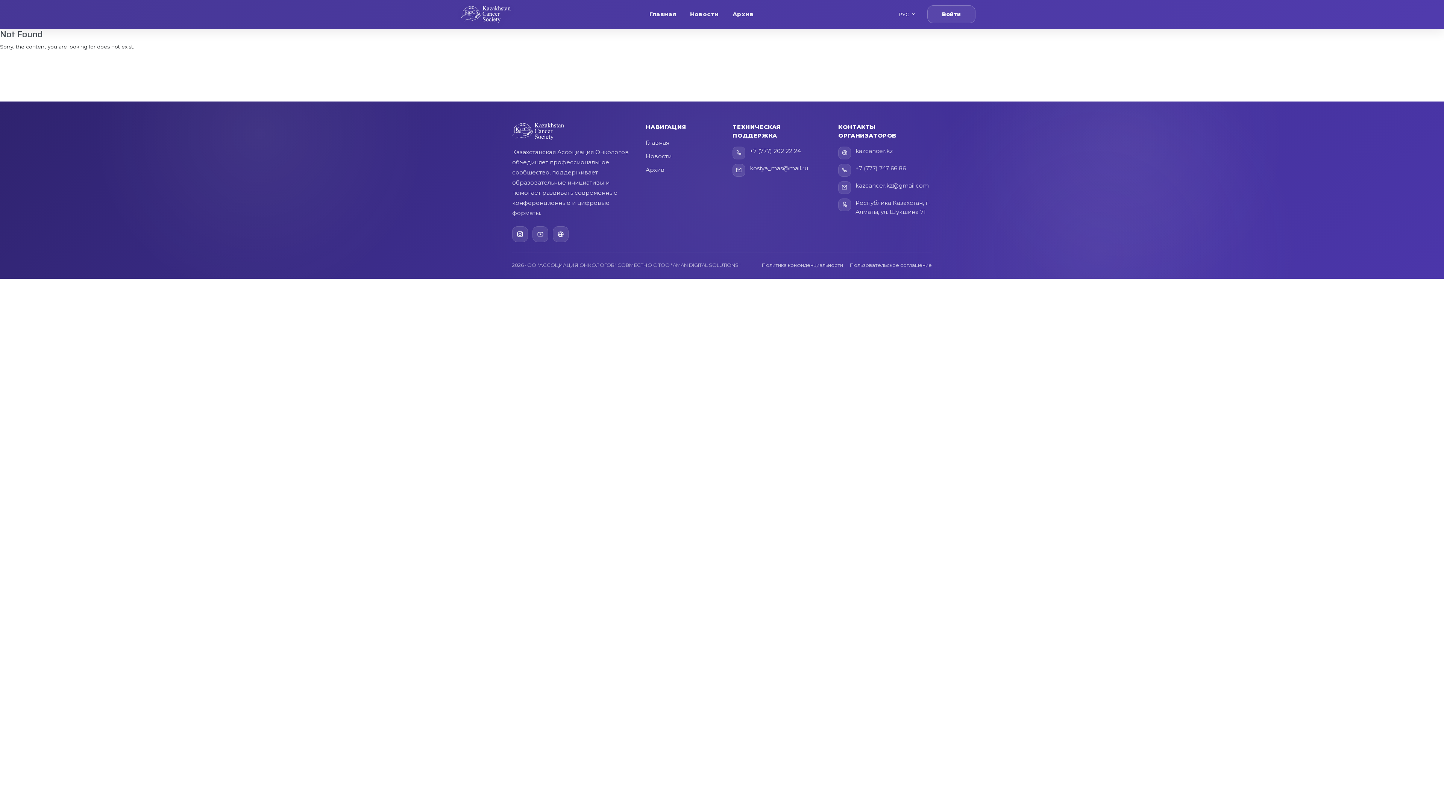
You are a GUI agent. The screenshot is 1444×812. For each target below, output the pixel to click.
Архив (743, 14)
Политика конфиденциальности (802, 265)
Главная (662, 14)
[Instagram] (520, 234)
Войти (951, 14)
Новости (704, 14)
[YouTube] (540, 234)
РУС (903, 14)
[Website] (561, 234)
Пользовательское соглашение (891, 265)
